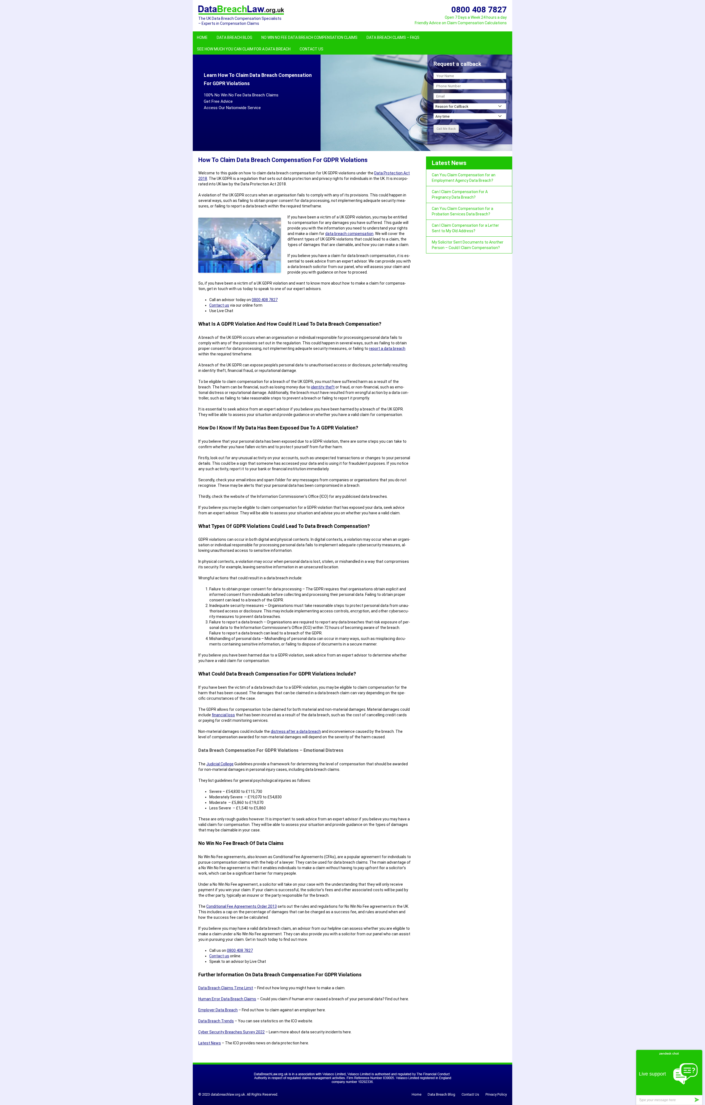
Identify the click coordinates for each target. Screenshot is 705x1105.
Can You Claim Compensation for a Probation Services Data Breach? (462, 211)
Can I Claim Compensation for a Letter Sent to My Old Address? (465, 228)
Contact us (219, 305)
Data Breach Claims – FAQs (393, 37)
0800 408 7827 (265, 300)
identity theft (323, 387)
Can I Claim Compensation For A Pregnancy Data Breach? (460, 194)
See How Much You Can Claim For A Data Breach (244, 49)
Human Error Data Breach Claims (227, 999)
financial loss (223, 715)
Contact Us (311, 49)
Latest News (209, 1043)
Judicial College (220, 764)
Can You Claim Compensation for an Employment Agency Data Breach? (463, 178)
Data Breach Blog (234, 37)
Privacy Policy (496, 1094)
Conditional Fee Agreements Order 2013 (241, 906)
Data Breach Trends (216, 1021)
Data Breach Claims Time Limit (225, 988)
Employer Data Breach (218, 1010)
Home (202, 37)
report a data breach (387, 348)
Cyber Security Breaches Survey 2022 (231, 1032)
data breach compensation (349, 233)
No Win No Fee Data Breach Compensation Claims (309, 37)
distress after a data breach (296, 731)
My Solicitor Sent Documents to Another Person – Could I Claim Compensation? (467, 245)
